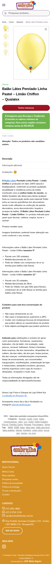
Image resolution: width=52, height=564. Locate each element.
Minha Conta (8, 471)
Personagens (37, 425)
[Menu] (6, 5)
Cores (11, 22)
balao (22, 427)
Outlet (31, 422)
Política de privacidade (12, 483)
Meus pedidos (8, 475)
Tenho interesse (26, 108)
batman (19, 430)
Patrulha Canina (16, 425)
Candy (29, 419)
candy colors (37, 430)
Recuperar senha (10, 479)
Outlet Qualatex (41, 422)
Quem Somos (8, 467)
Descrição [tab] (7, 158)
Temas (47, 425)
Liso (25, 422)
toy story (32, 433)
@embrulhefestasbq (21, 404)
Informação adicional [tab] (12, 165)
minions (24, 433)
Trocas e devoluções (11, 491)
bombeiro (27, 430)
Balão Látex (10, 180)
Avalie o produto (7, 136)
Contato (5, 494)
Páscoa (5, 425)
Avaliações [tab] (9, 172)
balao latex (30, 427)
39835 (10, 427)
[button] (46, 29)
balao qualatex (9, 430)
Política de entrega (10, 487)
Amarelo (19, 22)
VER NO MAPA (12, 530)
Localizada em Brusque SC (14, 395)
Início (4, 22)
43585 (16, 427)
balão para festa (43, 427)
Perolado (27, 425)
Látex (20, 422)
